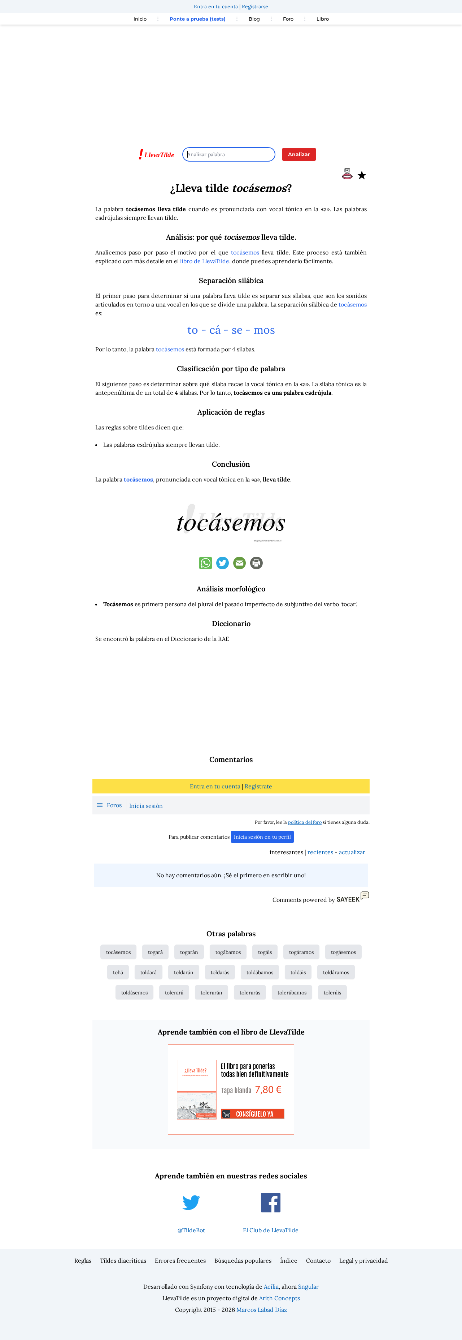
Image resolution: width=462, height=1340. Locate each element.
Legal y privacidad (363, 1260)
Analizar (299, 154)
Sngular (308, 1286)
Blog (254, 19)
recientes (320, 852)
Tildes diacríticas (123, 1260)
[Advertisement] (231, 82)
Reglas (82, 1260)
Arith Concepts (279, 1298)
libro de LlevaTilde (204, 261)
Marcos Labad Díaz (261, 1309)
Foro (288, 19)
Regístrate (258, 786)
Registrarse (255, 6)
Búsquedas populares (242, 1260)
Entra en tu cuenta (216, 6)
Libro (323, 19)
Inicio (140, 19)
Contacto (318, 1260)
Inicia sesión (146, 805)
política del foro (305, 822)
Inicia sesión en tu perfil (262, 837)
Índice (288, 1260)
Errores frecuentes (180, 1260)
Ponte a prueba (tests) (198, 19)
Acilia (271, 1286)
